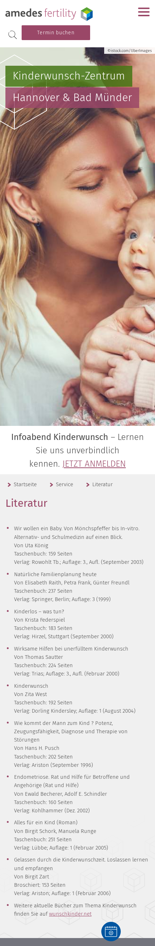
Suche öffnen (12, 34)
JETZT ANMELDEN (94, 464)
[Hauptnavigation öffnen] (144, 12)
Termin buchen (55, 33)
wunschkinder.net (70, 914)
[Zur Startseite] (50, 14)
